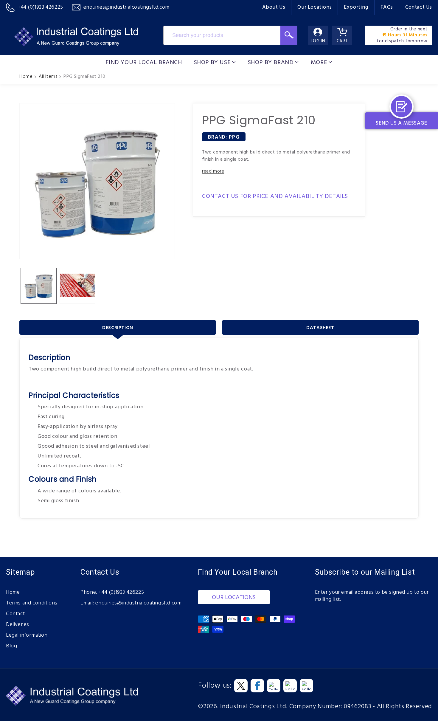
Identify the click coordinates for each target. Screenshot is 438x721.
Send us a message (401, 123)
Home (25, 76)
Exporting (356, 7)
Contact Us (418, 7)
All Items (48, 76)
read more (213, 171)
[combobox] (221, 35)
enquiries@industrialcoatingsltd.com (138, 603)
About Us (273, 7)
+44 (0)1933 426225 (121, 592)
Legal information (26, 635)
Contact (15, 614)
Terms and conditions (32, 603)
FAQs (386, 7)
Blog (11, 646)
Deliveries (17, 624)
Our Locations (314, 7)
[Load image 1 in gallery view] (39, 286)
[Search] (288, 35)
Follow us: (214, 685)
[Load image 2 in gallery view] (77, 286)
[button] (215, 62)
